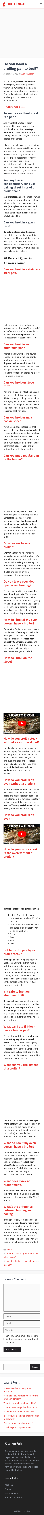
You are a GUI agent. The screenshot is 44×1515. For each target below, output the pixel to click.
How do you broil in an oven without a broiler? (19, 781)
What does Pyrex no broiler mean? (17, 1183)
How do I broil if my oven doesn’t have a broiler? (21, 621)
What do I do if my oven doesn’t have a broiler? (20, 1144)
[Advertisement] (22, 32)
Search (35, 1367)
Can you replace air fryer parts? (18, 1423)
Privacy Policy (11, 1493)
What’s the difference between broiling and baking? (18, 1210)
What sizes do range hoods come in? (21, 1407)
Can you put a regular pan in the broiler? (21, 457)
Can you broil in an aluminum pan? (16, 346)
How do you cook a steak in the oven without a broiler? (21, 853)
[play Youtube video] (22, 723)
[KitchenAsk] (4, 4)
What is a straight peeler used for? (20, 1403)
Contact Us (10, 1489)
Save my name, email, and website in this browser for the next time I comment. (22, 1339)
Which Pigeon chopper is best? (18, 1427)
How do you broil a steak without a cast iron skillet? (22, 740)
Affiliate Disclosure (14, 1497)
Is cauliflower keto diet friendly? (19, 1411)
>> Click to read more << (15, 107)
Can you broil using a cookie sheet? (18, 419)
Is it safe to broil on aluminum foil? (17, 993)
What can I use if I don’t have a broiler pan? (19, 1028)
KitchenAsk (16, 4)
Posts (9, 1249)
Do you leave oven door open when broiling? (20, 583)
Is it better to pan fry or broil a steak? (19, 952)
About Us (9, 1485)
